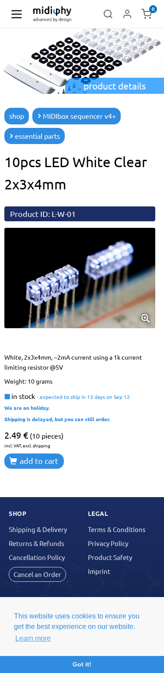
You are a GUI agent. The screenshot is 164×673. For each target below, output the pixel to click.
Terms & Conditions (117, 529)
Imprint (99, 571)
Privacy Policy (108, 543)
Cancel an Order (37, 574)
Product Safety (110, 557)
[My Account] (127, 14)
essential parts (37, 135)
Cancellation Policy (37, 557)
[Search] (108, 14)
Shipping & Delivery (38, 529)
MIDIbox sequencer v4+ (79, 115)
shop (16, 115)
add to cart (38, 460)
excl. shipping (36, 445)
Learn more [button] (33, 638)
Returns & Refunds (36, 543)
